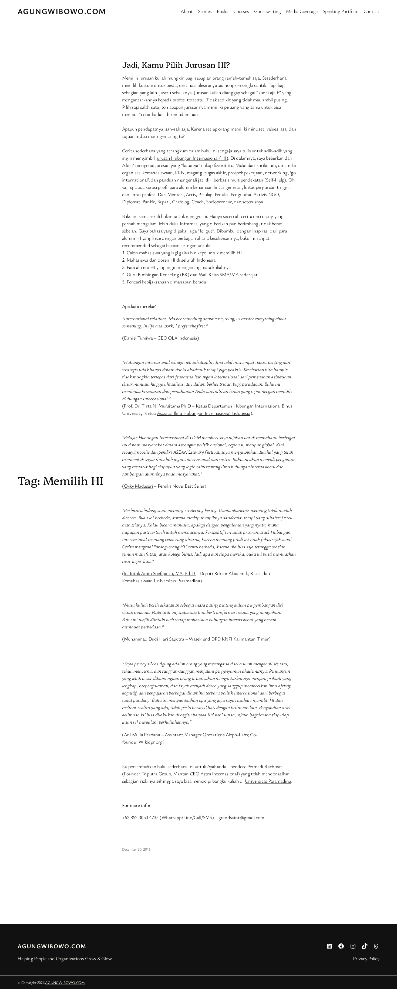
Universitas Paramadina (268, 781)
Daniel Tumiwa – (140, 337)
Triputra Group (156, 773)
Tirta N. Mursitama (161, 405)
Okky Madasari (138, 485)
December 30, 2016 (136, 849)
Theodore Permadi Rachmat (254, 766)
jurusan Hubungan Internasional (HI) (192, 158)
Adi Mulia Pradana (142, 734)
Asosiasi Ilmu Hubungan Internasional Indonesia (203, 413)
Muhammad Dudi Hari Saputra (154, 638)
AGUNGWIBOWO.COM (62, 11)
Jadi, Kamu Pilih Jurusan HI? (176, 64)
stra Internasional (221, 773)
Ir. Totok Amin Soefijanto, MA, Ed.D (160, 573)
